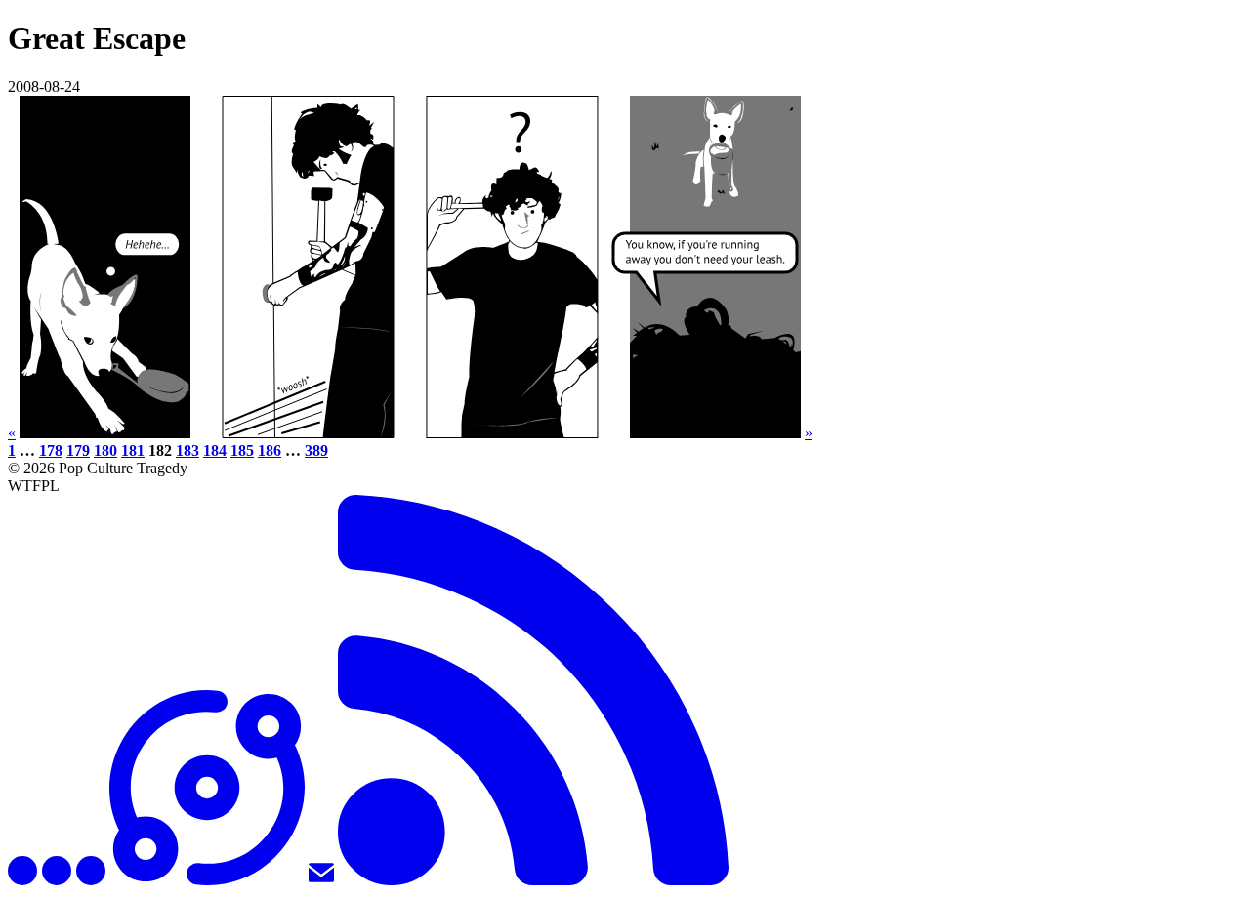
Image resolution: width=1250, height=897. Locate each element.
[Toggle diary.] (56, 880)
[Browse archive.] (207, 880)
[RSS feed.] (533, 880)
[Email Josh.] (321, 880)
